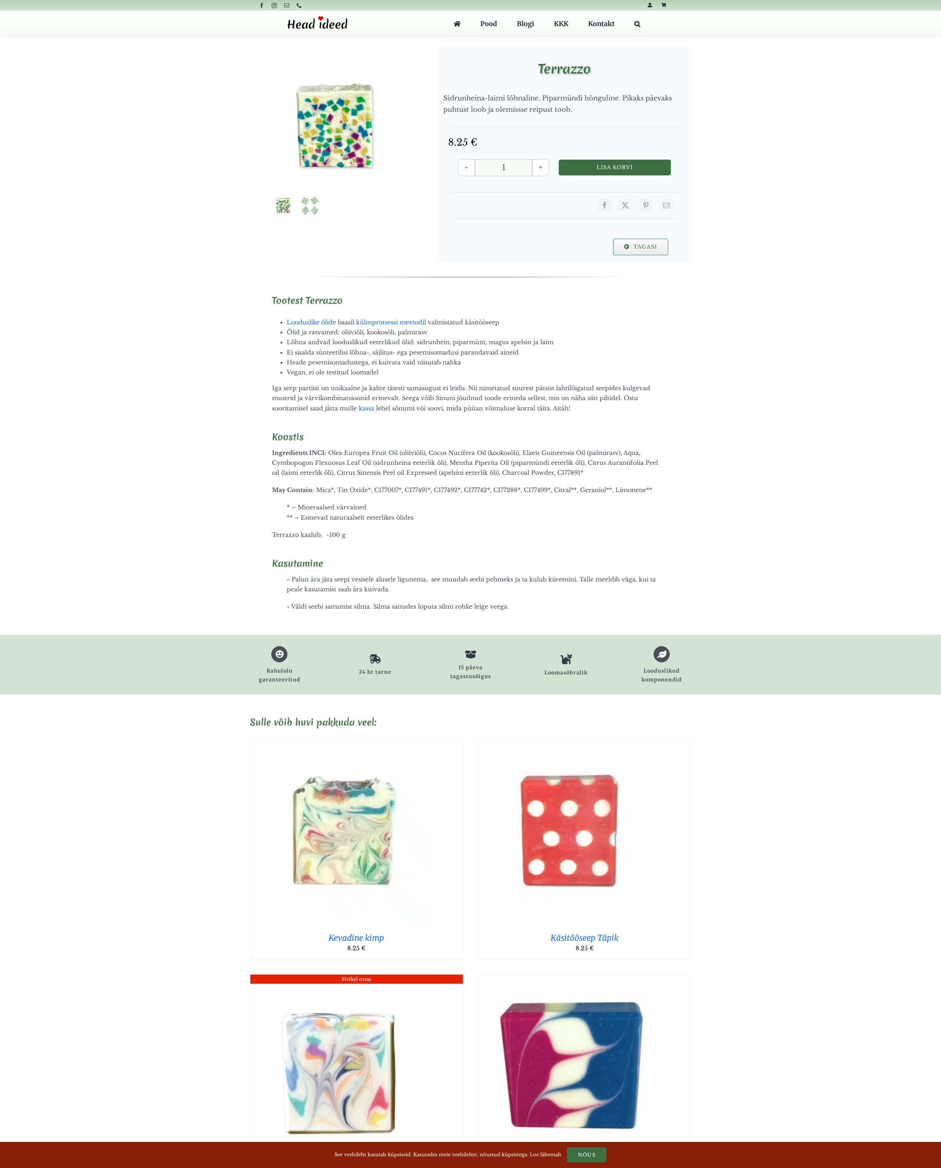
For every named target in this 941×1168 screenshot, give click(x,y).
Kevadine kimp (356, 938)
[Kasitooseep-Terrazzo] (336, 127)
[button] (637, 24)
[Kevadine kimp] (342, 746)
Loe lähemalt (545, 1154)
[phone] (299, 5)
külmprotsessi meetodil (391, 322)
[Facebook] (604, 205)
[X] (625, 205)
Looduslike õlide (311, 322)
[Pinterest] (645, 205)
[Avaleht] (457, 24)
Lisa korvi (615, 167)
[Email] (666, 205)
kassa (366, 408)
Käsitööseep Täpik (585, 938)
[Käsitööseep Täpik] (570, 746)
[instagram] (274, 5)
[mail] (286, 5)
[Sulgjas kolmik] (570, 979)
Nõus (586, 1155)
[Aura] (342, 979)
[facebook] (261, 5)
